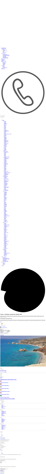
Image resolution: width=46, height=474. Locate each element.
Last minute (4, 257)
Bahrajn (5, 193)
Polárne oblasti (4, 52)
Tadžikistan (5, 217)
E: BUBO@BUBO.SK (2, 438)
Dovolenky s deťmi (4, 48)
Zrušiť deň (2, 460)
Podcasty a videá (3, 59)
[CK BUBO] (3, 401)
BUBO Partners (3, 425)
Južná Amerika (5, 163)
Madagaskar (5, 135)
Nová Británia (5, 183)
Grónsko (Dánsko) (6, 232)
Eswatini (5, 127)
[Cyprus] (3, 330)
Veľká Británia (5, 248)
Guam (5, 180)
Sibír (4, 255)
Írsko (4, 233)
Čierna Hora (5, 227)
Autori (3, 264)
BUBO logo (4, 63)
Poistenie (3, 427)
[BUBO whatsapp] (2, 435)
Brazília (5, 155)
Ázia (3, 51)
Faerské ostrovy (6, 229)
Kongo (5, 133)
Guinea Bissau (5, 130)
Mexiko (5, 167)
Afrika (3, 49)
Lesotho (5, 134)
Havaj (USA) (5, 161)
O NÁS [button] (1, 417)
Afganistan (5, 191)
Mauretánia (5, 137)
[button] (0, 322)
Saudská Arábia (6, 214)
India (4, 199)
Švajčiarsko (5, 245)
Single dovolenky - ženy (5, 57)
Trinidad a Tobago (6, 174)
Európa (4, 222)
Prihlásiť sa (2, 470)
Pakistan (5, 213)
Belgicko (5, 225)
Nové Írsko (5, 184)
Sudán (5, 145)
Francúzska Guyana (6, 158)
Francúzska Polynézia (6, 179)
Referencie (3, 60)
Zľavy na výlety (4, 260)
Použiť (3, 460)
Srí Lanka (5, 216)
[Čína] (3, 328)
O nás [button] (2, 61)
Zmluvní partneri (3, 428)
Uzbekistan (5, 220)
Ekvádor (5, 157)
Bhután (5, 195)
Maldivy (5, 210)
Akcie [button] (2, 53)
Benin (5, 122)
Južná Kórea (5, 204)
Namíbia (5, 139)
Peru (4, 170)
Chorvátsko (5, 226)
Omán (5, 212)
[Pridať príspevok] (1, 462)
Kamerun (5, 131)
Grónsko (5, 252)
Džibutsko (5, 125)
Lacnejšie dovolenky (5, 54)
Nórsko (5, 238)
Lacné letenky (4, 56)
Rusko (5, 240)
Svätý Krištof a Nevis (6, 173)
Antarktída (5, 250)
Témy (3, 263)
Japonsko (5, 202)
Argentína (5, 152)
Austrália (5, 177)
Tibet (4, 219)
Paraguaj (5, 169)
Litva (4, 235)
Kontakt (2, 68)
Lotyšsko (5, 236)
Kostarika (5, 166)
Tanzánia (5, 146)
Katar (4, 205)
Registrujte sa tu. (2, 473)
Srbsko (5, 244)
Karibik (5, 165)
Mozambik (5, 138)
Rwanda (5, 142)
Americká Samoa (6, 176)
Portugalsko (5, 239)
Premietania (3, 415)
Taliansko (5, 246)
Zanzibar (5, 149)
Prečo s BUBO (4, 62)
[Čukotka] (3, 329)
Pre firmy (4, 66)
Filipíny (5, 197)
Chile (4, 156)
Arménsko (5, 192)
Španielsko (5, 243)
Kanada (5, 164)
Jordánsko (5, 203)
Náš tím (4, 65)
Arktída (5, 251)
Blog (2, 58)
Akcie (2, 256)
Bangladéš (5, 194)
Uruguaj (5, 175)
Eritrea (5, 126)
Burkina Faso (5, 123)
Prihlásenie (3, 265)
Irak (4, 200)
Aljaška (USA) (6, 151)
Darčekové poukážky (4, 413)
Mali (4, 136)
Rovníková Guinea (6, 141)
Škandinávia (5, 241)
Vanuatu (5, 189)
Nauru (5, 182)
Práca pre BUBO (3, 419)
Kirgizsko (5, 206)
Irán (4, 201)
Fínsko (5, 230)
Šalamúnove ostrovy (6, 187)
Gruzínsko (5, 198)
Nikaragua (5, 168)
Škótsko (5, 242)
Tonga (5, 188)
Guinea (5, 129)
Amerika (4, 50)
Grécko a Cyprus (3, 370)
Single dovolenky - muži (5, 261)
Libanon (5, 208)
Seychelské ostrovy (6, 143)
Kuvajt (5, 207)
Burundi (5, 124)
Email (1, 468)
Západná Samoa (6, 190)
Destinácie (4, 262)
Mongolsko (5, 211)
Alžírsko (5, 121)
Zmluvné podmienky (5, 67)
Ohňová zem (5, 254)
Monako (5, 237)
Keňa (4, 132)
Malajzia (5, 209)
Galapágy (5, 159)
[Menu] (0, 267)
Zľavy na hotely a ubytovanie (6, 258)
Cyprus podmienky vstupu (4, 327)
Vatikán (5, 247)
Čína (4, 196)
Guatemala (5, 160)
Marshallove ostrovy (6, 181)
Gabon (5, 128)
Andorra (5, 223)
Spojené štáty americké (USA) (7, 172)
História (4, 64)
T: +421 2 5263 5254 (2, 437)
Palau (4, 186)
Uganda (5, 148)
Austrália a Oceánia (4, 406)
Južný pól (5, 253)
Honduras (5, 162)
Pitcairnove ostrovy (6, 171)
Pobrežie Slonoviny (6, 140)
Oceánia (5, 185)
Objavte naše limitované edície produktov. (7, 398)
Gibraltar (5, 231)
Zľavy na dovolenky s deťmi (6, 55)
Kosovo (5, 234)
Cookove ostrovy (6, 178)
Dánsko (5, 228)
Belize (5, 154)
